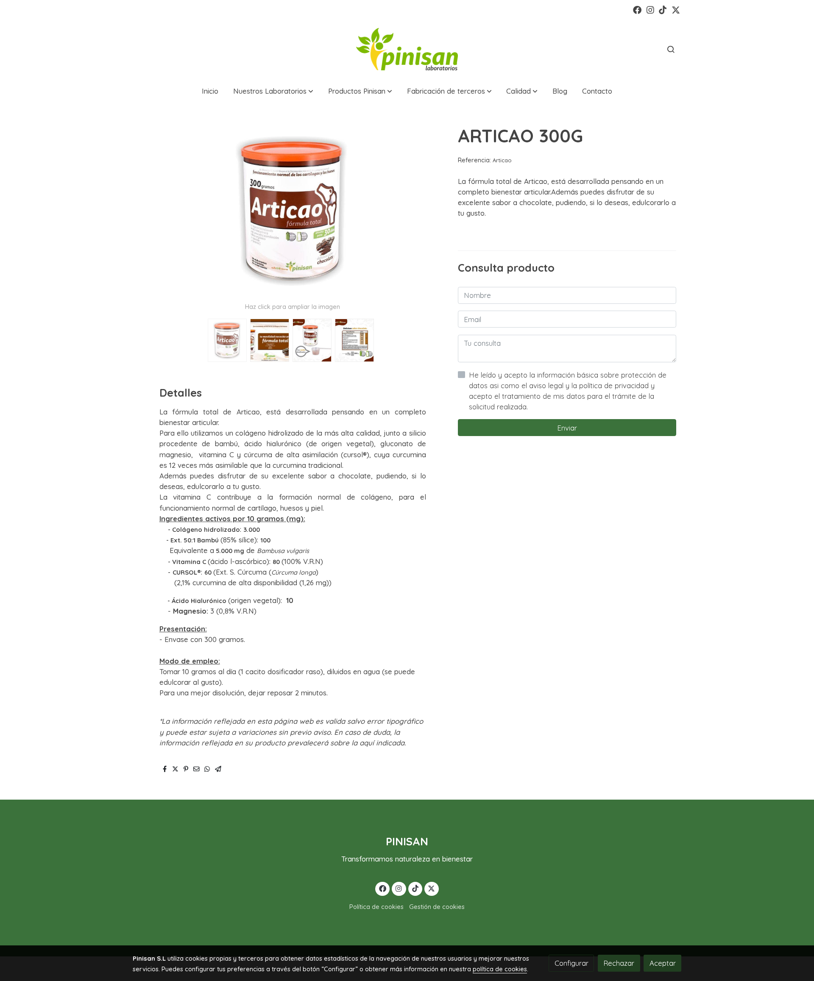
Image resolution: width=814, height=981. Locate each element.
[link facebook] (637, 9)
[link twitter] (676, 9)
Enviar (567, 427)
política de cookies (500, 969)
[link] (407, 49)
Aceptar (663, 963)
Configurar (571, 963)
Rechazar (618, 963)
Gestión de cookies (437, 907)
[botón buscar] (671, 49)
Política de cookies (376, 907)
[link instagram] (650, 9)
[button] (273, 91)
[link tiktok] (662, 9)
